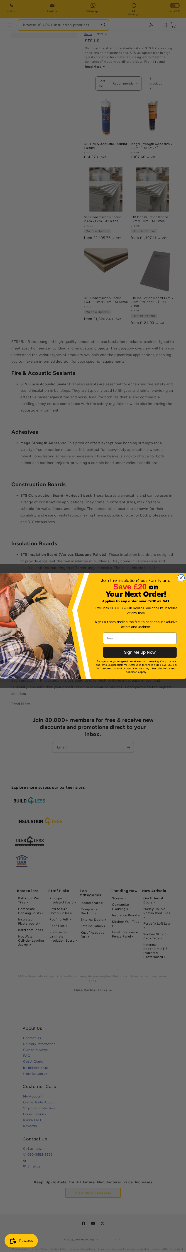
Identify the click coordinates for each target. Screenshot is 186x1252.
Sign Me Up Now (139, 652)
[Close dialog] (181, 577)
